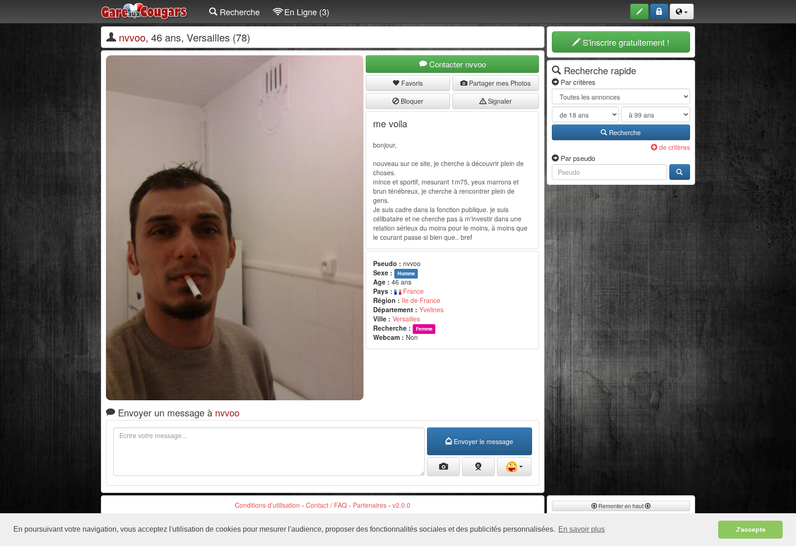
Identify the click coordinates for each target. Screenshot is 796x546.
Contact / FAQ (326, 505)
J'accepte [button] (751, 529)
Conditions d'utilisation (267, 505)
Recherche (238, 12)
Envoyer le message (482, 441)
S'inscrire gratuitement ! (624, 42)
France (412, 291)
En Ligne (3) (305, 12)
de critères (673, 147)
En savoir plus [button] (581, 529)
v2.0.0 (401, 505)
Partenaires (369, 505)
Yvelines (431, 309)
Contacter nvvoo (456, 64)
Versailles (406, 318)
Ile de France (421, 300)
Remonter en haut (621, 506)
